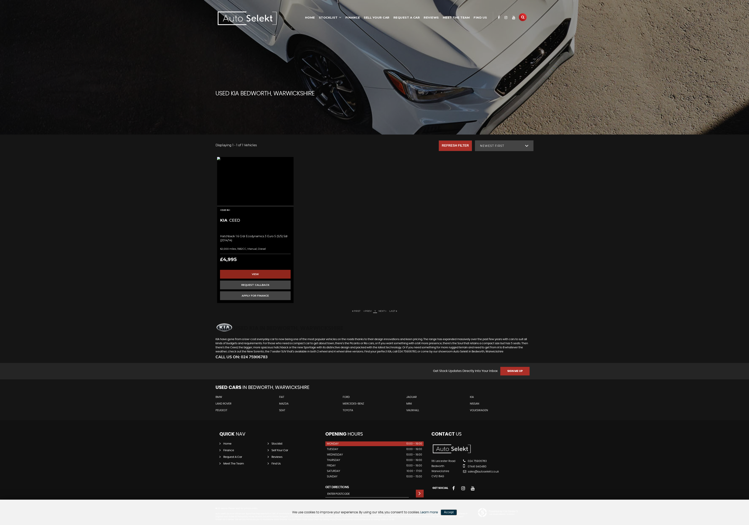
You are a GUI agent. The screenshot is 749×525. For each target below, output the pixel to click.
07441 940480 (476, 466)
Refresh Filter (455, 145)
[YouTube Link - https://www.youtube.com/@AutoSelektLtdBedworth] (513, 18)
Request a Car (406, 17)
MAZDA (283, 403)
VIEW (255, 274)
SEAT (282, 410)
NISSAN (474, 403)
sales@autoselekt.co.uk (483, 471)
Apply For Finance (255, 295)
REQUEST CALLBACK (255, 284)
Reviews (431, 17)
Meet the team (456, 17)
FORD (346, 397)
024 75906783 (477, 461)
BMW (219, 397)
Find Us (480, 17)
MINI (409, 403)
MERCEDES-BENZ (353, 403)
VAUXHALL (412, 410)
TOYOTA (348, 410)
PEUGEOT (221, 410)
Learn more (429, 512)
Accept (448, 512)
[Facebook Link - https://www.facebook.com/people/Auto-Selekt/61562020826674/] (499, 18)
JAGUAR (411, 397)
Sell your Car (377, 17)
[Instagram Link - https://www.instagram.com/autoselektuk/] (505, 18)
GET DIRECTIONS (337, 487)
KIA (472, 397)
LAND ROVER (223, 403)
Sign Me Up (515, 371)
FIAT (281, 397)
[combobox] (504, 145)
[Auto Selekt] (247, 18)
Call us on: (242, 356)
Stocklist (328, 17)
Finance (352, 17)
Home (310, 17)
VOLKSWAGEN (479, 410)
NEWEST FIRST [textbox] (492, 146)
